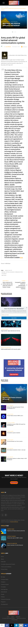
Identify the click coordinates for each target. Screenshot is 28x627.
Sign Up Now (14, 317)
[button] (14, 308)
